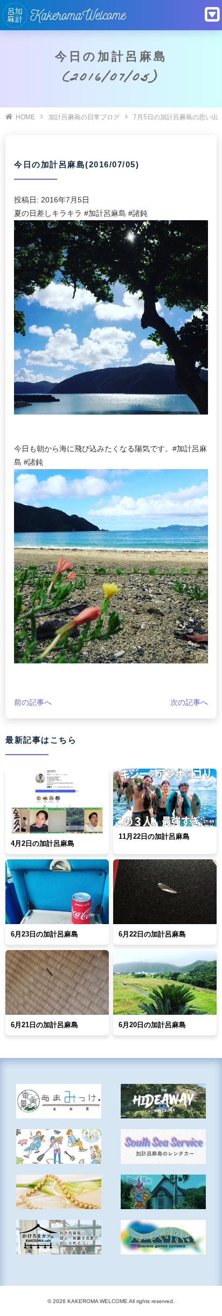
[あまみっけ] (58, 1101)
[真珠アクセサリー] (58, 1192)
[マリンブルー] (163, 1192)
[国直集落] (58, 1146)
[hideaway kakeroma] (163, 1101)
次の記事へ (189, 702)
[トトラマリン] (163, 1237)
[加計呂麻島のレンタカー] (163, 1146)
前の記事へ (33, 702)
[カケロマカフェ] (58, 1237)
